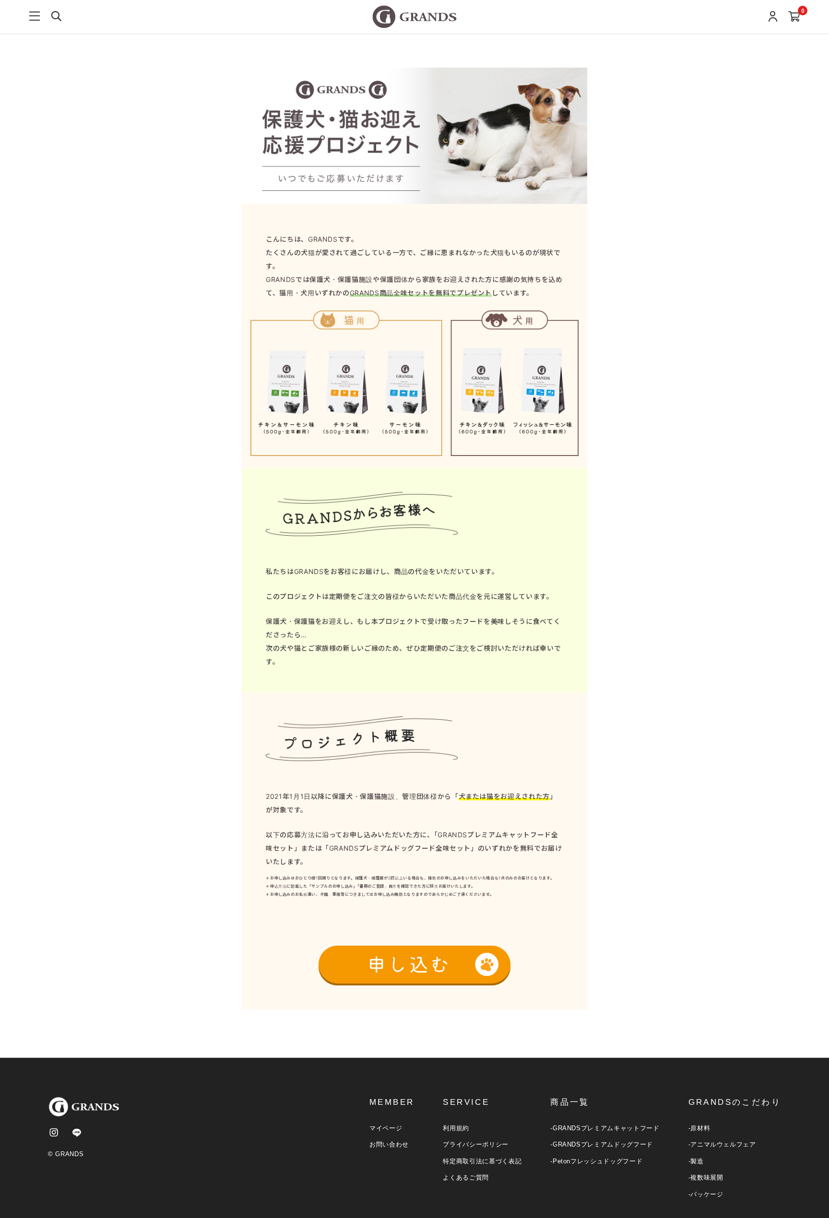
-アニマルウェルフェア (722, 1144)
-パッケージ (705, 1194)
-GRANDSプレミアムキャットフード (604, 1128)
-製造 (696, 1161)
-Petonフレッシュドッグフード (596, 1161)
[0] (794, 17)
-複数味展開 (705, 1177)
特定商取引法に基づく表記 (482, 1161)
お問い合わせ (389, 1144)
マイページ (385, 1128)
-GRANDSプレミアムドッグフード (601, 1144)
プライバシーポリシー (476, 1144)
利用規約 (456, 1128)
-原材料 (699, 1128)
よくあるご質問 (466, 1177)
